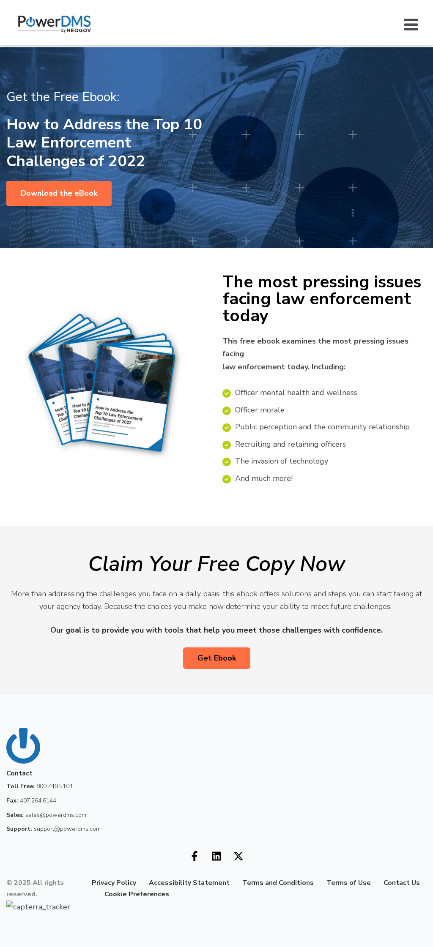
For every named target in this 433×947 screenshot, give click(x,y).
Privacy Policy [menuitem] (114, 882)
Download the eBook (59, 193)
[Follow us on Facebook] (194, 856)
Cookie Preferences (136, 894)
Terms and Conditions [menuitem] (278, 882)
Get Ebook (216, 658)
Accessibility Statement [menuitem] (189, 882)
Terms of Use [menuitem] (348, 882)
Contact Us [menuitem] (402, 882)
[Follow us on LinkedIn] (216, 856)
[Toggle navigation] (415, 24)
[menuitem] (85, 894)
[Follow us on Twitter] (238, 856)
